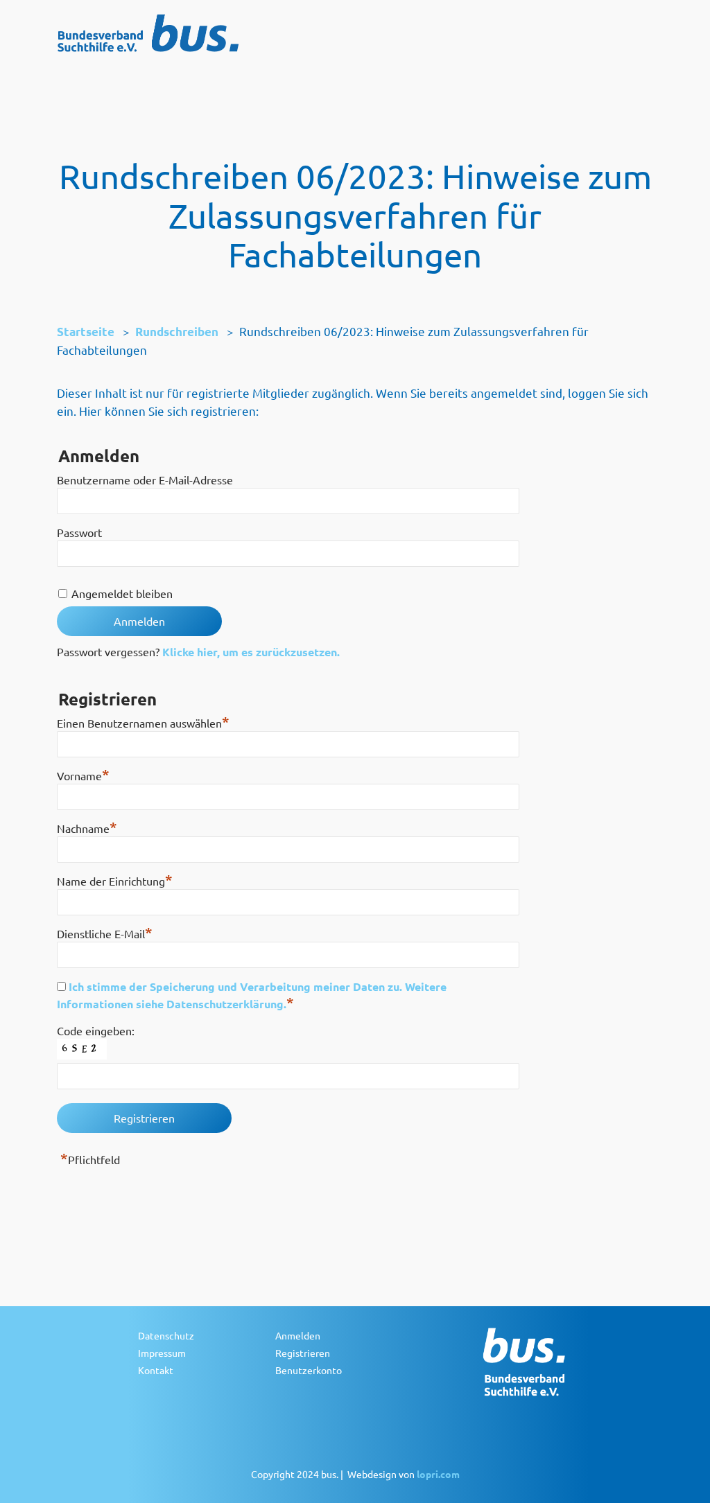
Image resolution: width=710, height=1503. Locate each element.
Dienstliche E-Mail (105, 933)
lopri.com (438, 1474)
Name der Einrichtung (115, 881)
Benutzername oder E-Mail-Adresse (145, 479)
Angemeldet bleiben (122, 593)
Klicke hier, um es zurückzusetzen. (251, 651)
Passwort (79, 532)
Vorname (83, 775)
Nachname (87, 828)
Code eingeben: (96, 1030)
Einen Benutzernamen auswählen (143, 723)
